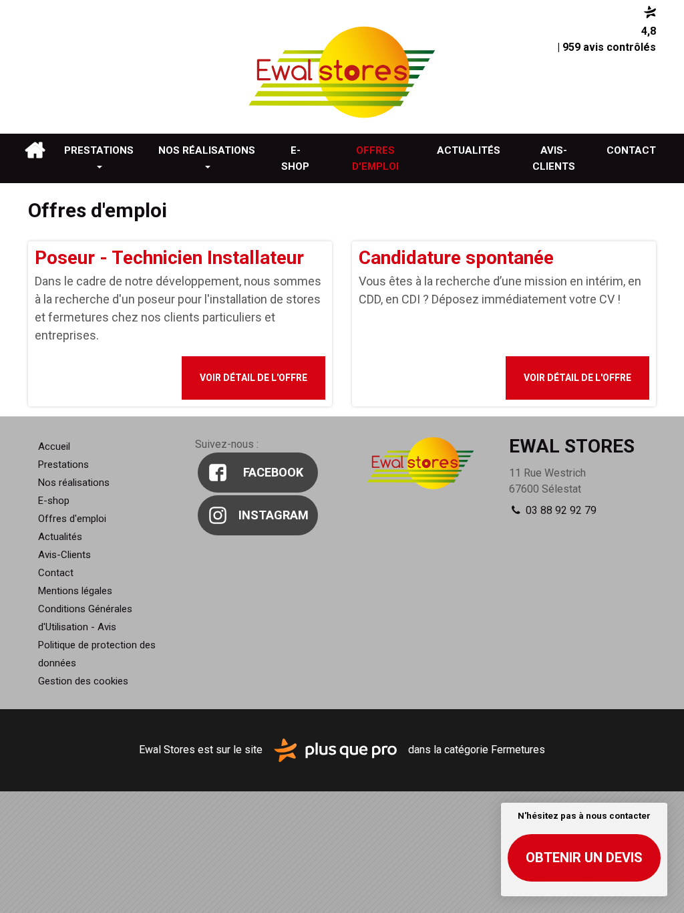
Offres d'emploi (375, 158)
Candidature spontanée (456, 258)
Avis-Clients (553, 158)
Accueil (34, 150)
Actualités (468, 150)
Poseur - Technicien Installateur (169, 258)
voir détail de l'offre (253, 377)
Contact (631, 150)
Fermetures (518, 749)
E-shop (295, 158)
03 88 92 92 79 (559, 510)
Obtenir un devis (584, 858)
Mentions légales (75, 591)
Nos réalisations (206, 150)
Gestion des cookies (83, 681)
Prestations (99, 150)
